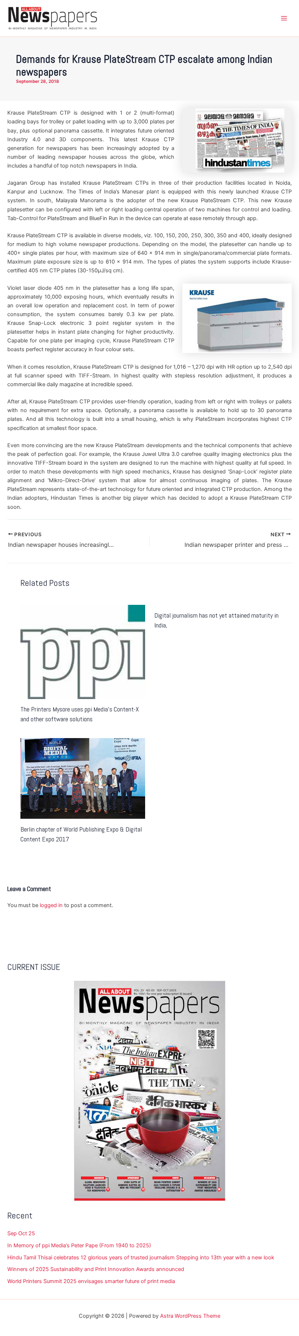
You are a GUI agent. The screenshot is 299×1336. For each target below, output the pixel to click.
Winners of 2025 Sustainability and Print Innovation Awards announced (95, 1269)
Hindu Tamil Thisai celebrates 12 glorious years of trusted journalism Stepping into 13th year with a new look (140, 1257)
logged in (51, 905)
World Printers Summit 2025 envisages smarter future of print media (91, 1281)
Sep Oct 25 (21, 1233)
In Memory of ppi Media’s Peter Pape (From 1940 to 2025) (79, 1245)
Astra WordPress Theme (190, 1316)
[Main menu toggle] (284, 18)
